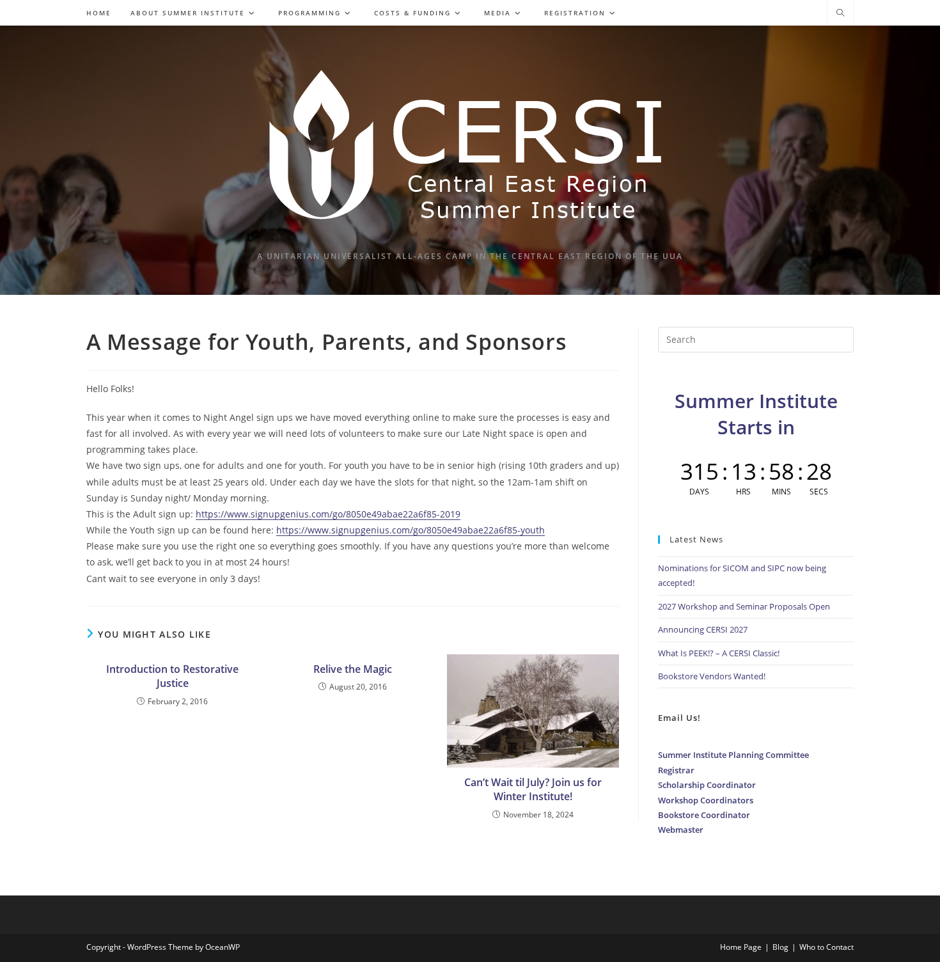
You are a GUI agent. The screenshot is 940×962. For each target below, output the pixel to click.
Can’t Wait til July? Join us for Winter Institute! (533, 789)
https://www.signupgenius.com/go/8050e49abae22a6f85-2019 (328, 514)
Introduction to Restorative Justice (172, 676)
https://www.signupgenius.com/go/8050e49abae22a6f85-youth (410, 530)
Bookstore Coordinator (704, 815)
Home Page (741, 947)
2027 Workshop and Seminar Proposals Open (744, 606)
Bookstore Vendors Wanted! (711, 676)
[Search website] (840, 13)
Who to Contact (826, 947)
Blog (780, 947)
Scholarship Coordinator (707, 785)
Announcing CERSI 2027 (703, 629)
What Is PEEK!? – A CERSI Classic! (718, 653)
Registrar (676, 770)
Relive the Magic (352, 669)
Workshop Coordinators (705, 800)
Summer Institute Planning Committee (733, 755)
